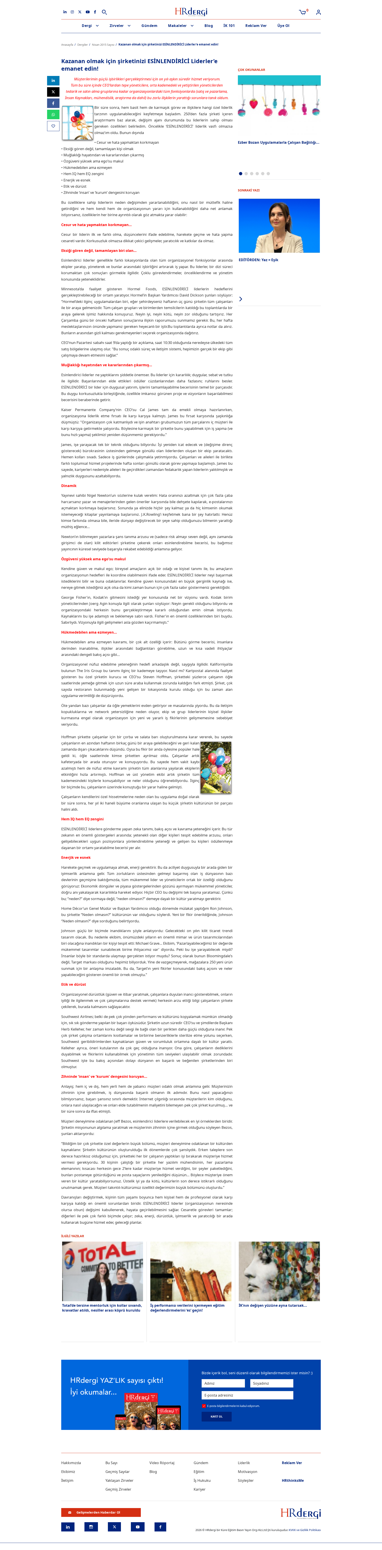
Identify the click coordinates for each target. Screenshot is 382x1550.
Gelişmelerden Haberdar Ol (98, 1512)
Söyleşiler (246, 1480)
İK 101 (229, 25)
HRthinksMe (293, 1480)
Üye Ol (283, 25)
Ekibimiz (68, 1471)
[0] (302, 12)
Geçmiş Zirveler (118, 1489)
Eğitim (199, 1471)
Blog (208, 25)
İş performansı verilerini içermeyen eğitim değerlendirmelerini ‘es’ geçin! (187, 1308)
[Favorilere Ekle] (53, 126)
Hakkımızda (71, 1462)
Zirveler (117, 25)
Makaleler (177, 25)
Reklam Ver (256, 25)
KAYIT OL (217, 1416)
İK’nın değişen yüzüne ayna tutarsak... (273, 1305)
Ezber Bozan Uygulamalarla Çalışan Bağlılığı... (278, 142)
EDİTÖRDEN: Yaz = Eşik (258, 259)
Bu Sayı (111, 1462)
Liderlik (244, 1462)
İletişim (67, 1480)
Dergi (87, 25)
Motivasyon (247, 1471)
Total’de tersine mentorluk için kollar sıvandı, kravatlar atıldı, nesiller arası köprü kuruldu (102, 1308)
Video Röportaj (161, 1462)
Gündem (149, 25)
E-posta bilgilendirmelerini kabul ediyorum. (233, 1406)
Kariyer (200, 1489)
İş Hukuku (202, 1480)
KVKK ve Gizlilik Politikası (305, 1530)
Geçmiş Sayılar (117, 1471)
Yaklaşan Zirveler (119, 1480)
